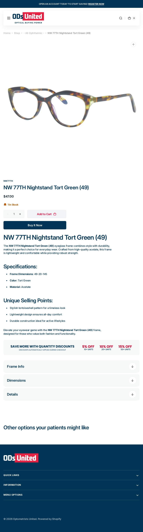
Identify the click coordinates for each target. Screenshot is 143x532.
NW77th (8, 181)
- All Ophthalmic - (34, 32)
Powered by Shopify (49, 518)
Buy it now (35, 225)
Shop (17, 32)
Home (6, 32)
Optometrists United (24, 518)
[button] (9, 18)
